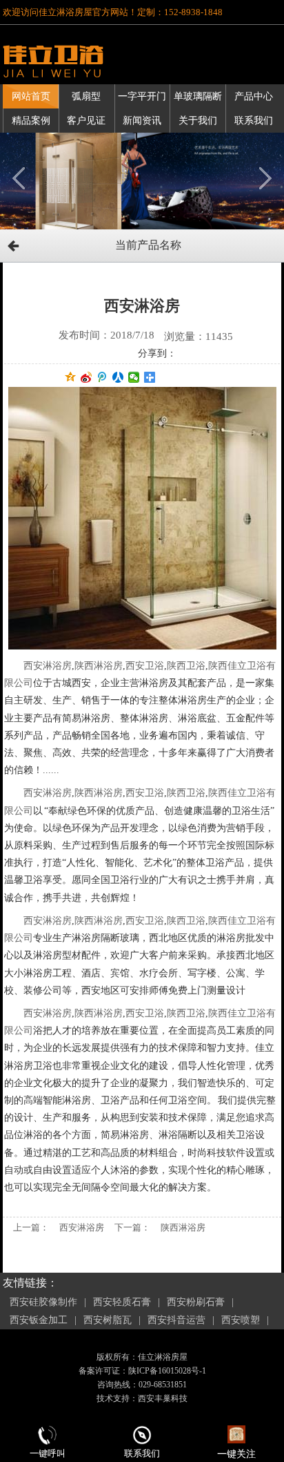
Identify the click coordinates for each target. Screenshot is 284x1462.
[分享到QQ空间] (71, 377)
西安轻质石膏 (122, 1302)
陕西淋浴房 (98, 666)
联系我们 (253, 120)
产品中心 (253, 96)
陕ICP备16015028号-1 (167, 1371)
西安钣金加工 (39, 1320)
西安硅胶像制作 (43, 1302)
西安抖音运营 (176, 1320)
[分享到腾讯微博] (102, 377)
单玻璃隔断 (198, 96)
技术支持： (117, 1398)
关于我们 (198, 120)
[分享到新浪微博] (86, 377)
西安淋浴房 (47, 666)
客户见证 (86, 120)
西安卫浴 (144, 666)
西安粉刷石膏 (196, 1302)
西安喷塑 (240, 1320)
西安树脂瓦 (107, 1320)
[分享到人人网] (118, 377)
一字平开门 (142, 96)
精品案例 (31, 120)
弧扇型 (86, 96)
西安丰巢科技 (162, 1398)
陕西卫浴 (186, 666)
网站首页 (31, 96)
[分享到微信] (134, 377)
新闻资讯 (142, 120)
